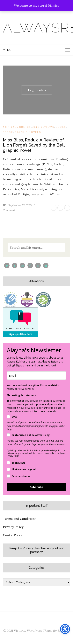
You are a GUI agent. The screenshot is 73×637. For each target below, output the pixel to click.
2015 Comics (21, 127)
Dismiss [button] (53, 5)
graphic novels (28, 132)
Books (61, 127)
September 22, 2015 (20, 205)
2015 (6, 127)
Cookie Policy (13, 535)
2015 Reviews (43, 127)
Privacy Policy (13, 527)
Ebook (8, 132)
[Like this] (4, 205)
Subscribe (36, 487)
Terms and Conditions (19, 519)
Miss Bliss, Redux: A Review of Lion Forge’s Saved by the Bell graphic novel (34, 145)
